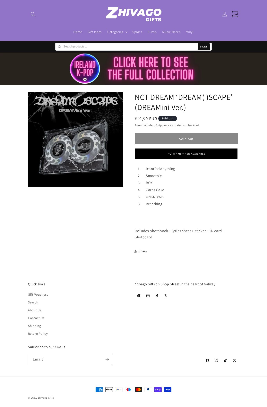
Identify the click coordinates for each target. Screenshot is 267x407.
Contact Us (36, 318)
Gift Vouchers (38, 294)
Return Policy (38, 333)
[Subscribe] (107, 359)
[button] (33, 14)
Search (204, 46)
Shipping (162, 125)
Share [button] (143, 251)
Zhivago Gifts (46, 397)
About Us (34, 310)
